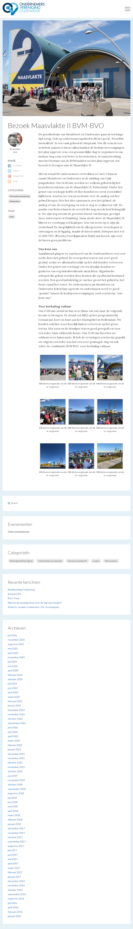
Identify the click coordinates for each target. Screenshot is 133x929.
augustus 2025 (16, 644)
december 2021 (16, 753)
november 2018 (16, 780)
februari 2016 (15, 911)
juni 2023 (13, 688)
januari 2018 (14, 824)
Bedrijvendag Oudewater (21, 589)
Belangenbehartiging (21, 560)
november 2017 (16, 832)
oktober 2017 (15, 837)
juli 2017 (12, 850)
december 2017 (16, 828)
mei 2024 (13, 666)
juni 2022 (13, 727)
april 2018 (13, 810)
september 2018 (17, 788)
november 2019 (16, 767)
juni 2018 (13, 802)
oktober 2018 (15, 784)
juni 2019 (13, 775)
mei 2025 (13, 648)
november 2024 (16, 657)
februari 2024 (15, 674)
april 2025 (13, 652)
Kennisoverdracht (77, 560)
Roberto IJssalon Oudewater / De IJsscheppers (33, 607)
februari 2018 (15, 819)
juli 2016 (12, 903)
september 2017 (17, 841)
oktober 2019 (15, 771)
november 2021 (16, 758)
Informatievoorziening (19, 196)
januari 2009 (14, 916)
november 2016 (16, 885)
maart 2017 (14, 867)
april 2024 (13, 670)
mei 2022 (13, 731)
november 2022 (16, 714)
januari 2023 (14, 705)
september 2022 (17, 723)
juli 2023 (12, 683)
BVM (12, 217)
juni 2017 (13, 854)
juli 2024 (12, 661)
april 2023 (13, 692)
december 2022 (16, 710)
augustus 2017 (16, 845)
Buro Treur (14, 598)
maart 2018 (14, 815)
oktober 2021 (15, 762)
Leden (96, 560)
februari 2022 (15, 745)
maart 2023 (14, 696)
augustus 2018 (16, 793)
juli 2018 (12, 797)
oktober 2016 (15, 889)
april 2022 (13, 736)
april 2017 (13, 863)
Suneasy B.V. (14, 593)
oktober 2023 (15, 679)
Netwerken (15, 201)
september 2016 (17, 894)
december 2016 (16, 881)
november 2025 (16, 639)
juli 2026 (12, 635)
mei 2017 (13, 859)
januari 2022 (14, 749)
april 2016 (13, 907)
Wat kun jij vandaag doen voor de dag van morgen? (35, 602)
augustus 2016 (16, 898)
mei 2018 (13, 806)
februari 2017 (15, 872)
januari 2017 (14, 876)
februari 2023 (15, 701)
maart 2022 (14, 740)
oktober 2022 (15, 718)
